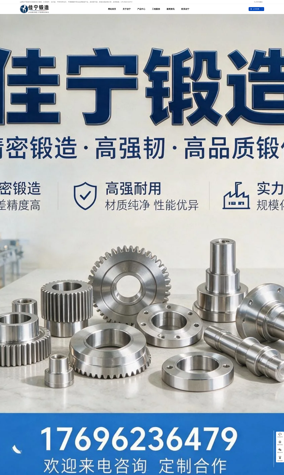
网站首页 (112, 9)
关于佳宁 (127, 9)
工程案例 (156, 9)
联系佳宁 (185, 9)
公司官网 (256, 9)
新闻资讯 (171, 9)
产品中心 (141, 9)
